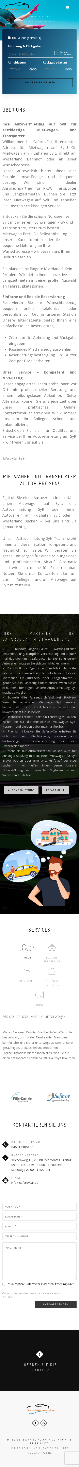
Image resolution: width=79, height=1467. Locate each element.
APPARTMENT (55, 790)
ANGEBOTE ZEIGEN (40, 82)
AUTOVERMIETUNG (21, 790)
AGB (37, 1448)
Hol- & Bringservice (24, 38)
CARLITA (47, 1453)
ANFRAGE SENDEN (56, 1304)
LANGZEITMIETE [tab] (27, 981)
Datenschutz (56, 1448)
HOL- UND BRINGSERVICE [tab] (52, 959)
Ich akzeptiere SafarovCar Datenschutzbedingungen (41, 1284)
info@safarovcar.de (24, 1182)
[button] (67, 7)
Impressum (21, 1448)
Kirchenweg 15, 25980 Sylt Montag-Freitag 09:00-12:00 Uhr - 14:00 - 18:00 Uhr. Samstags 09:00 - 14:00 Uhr (41, 1165)
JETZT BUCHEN (39, 26)
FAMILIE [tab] (27, 957)
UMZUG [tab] (39, 1004)
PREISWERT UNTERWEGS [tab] (52, 983)
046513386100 (22, 1147)
